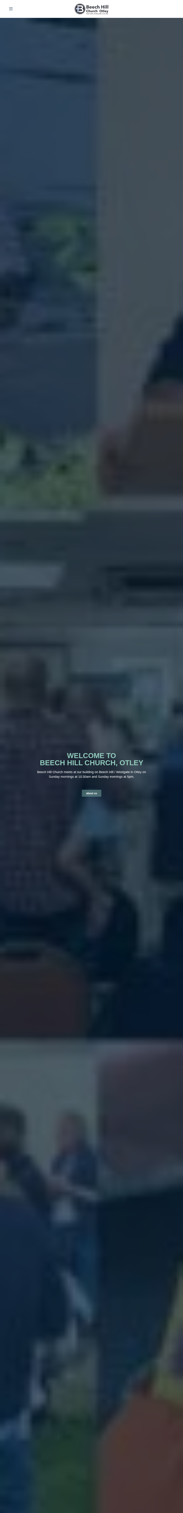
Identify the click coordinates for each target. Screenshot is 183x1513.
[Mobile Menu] (11, 9)
